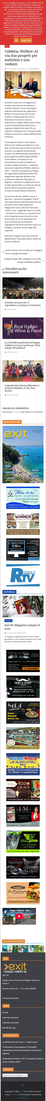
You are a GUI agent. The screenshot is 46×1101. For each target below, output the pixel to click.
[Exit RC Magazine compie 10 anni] (23, 606)
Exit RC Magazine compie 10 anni (22, 626)
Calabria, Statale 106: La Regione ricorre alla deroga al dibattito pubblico (22, 260)
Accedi (5, 1012)
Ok (16, 40)
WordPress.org (8, 1028)
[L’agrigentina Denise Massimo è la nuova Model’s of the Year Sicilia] (23, 362)
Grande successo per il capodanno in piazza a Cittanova (22, 304)
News (7, 46)
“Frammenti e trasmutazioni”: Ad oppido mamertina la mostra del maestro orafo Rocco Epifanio (22, 1050)
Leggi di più (26, 40)
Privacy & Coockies (10, 998)
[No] (43, 22)
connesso (17, 412)
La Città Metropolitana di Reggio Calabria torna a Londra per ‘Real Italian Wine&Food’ (22, 345)
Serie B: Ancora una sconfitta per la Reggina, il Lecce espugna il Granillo (24, 252)
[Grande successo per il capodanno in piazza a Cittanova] (23, 279)
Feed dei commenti (10, 1022)
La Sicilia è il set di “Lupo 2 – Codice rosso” (20, 1042)
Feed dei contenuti (10, 1017)
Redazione (23, 69)
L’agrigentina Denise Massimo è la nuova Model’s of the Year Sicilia (22, 388)
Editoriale (8, 620)
